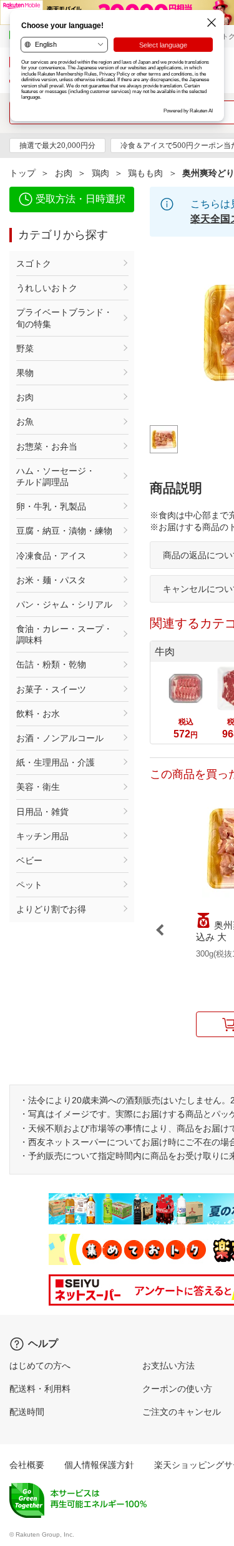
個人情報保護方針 (99, 1465)
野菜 (25, 348)
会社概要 (26, 1465)
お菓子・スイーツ (51, 689)
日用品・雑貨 (42, 812)
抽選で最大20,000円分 (57, 145)
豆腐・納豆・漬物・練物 (64, 531)
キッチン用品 (42, 836)
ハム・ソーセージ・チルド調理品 (55, 476)
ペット (29, 885)
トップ (22, 173)
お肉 (63, 173)
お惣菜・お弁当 (46, 446)
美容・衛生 (38, 787)
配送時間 (26, 1412)
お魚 (25, 421)
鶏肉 (100, 173)
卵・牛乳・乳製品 (51, 506)
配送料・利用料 (40, 1389)
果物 (25, 373)
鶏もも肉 (145, 173)
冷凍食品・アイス (51, 556)
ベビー (29, 860)
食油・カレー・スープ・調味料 (64, 634)
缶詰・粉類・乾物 (51, 664)
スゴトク (33, 263)
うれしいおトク (46, 288)
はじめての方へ (40, 1366)
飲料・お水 (38, 714)
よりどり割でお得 (51, 909)
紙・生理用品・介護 (55, 762)
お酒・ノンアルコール (60, 738)
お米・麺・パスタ (51, 580)
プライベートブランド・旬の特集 (64, 317)
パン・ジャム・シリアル (64, 604)
